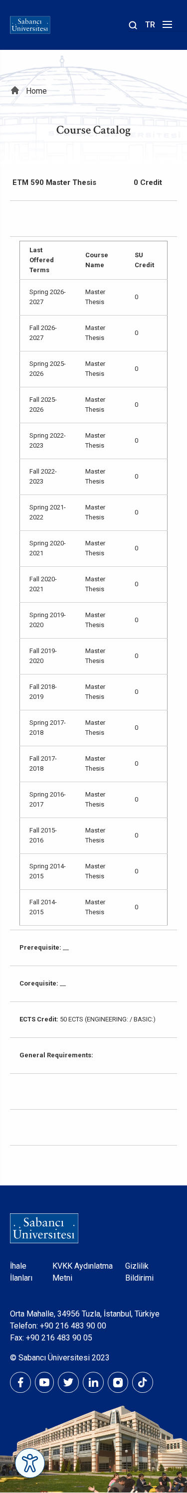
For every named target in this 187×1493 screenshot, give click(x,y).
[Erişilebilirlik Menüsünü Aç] (30, 1463)
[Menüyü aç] (166, 27)
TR (150, 24)
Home (36, 91)
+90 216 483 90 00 (73, 1325)
